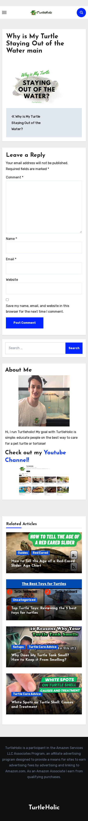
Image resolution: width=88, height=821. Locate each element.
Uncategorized (24, 600)
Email (11, 259)
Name (11, 239)
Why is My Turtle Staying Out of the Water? (26, 123)
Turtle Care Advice (42, 647)
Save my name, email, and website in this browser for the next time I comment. (37, 309)
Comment (14, 177)
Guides (23, 553)
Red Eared (40, 553)
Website (12, 280)
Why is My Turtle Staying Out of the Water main (35, 43)
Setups (18, 647)
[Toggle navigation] (4, 12)
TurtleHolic (44, 808)
